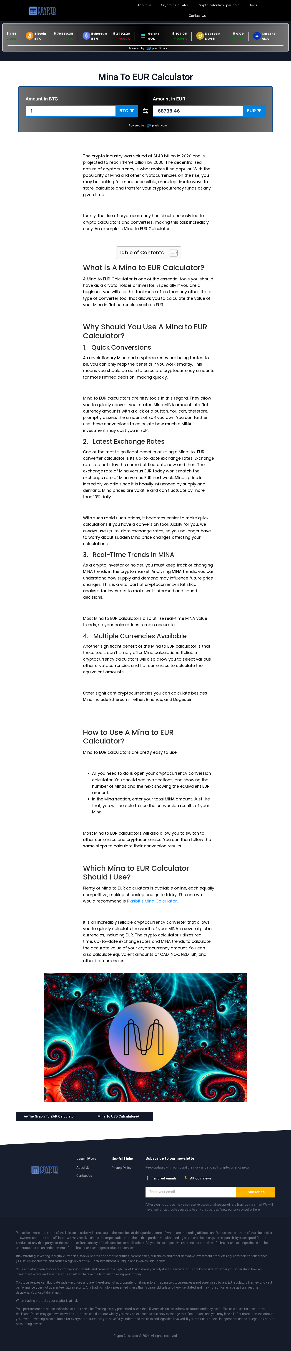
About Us (144, 5)
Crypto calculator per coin (218, 5)
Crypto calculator (175, 5)
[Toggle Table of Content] (171, 253)
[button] (126, 111)
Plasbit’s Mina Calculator (152, 901)
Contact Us (197, 16)
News (252, 5)
